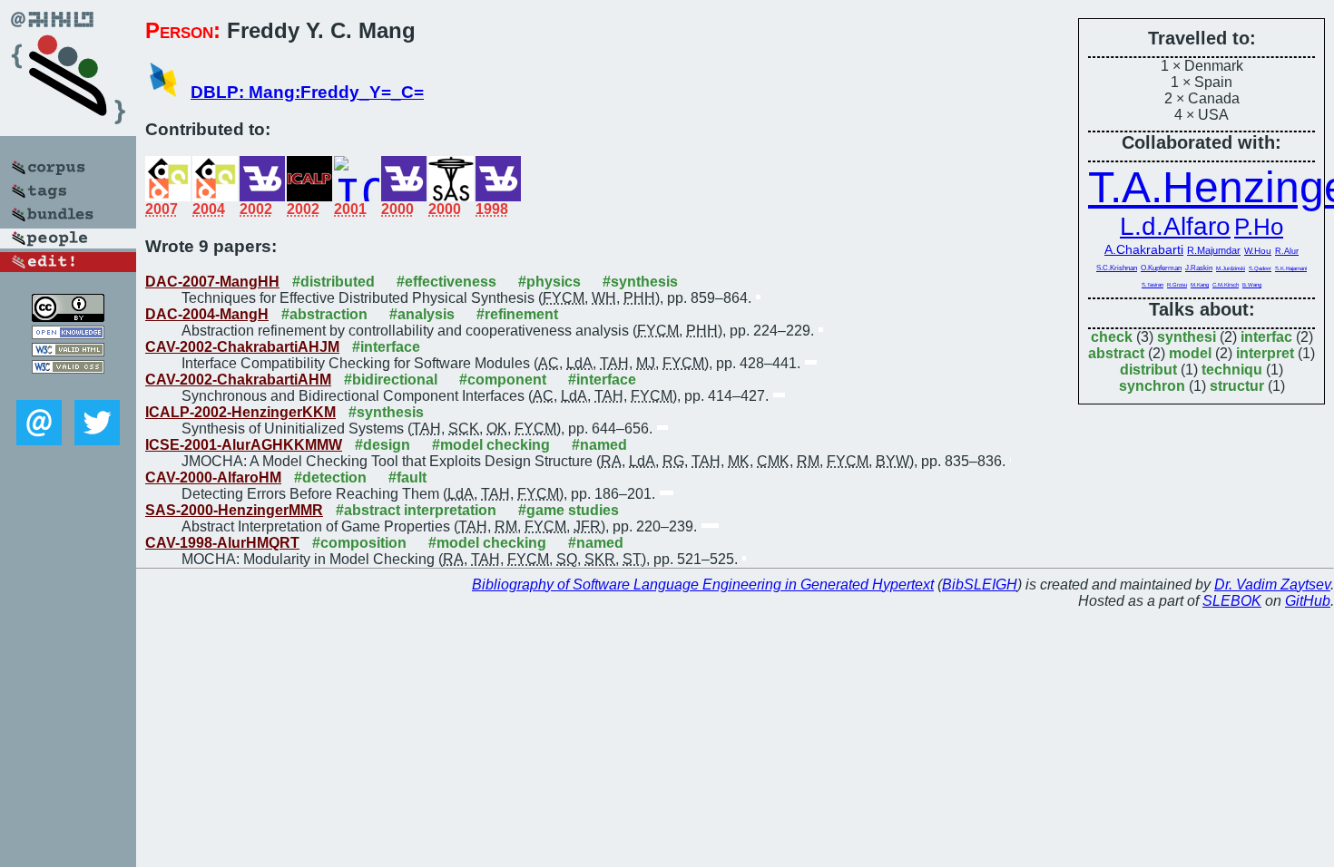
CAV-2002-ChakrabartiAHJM (242, 347)
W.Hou (1257, 251)
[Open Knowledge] (68, 334)
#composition (359, 542)
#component (502, 379)
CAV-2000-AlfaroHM (213, 477)
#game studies (568, 510)
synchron (1152, 386)
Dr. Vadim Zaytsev (1272, 584)
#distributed (333, 281)
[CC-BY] (68, 317)
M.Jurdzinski (1230, 268)
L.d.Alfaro (1175, 226)
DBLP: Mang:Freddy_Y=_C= (307, 92)
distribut (1148, 369)
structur (1237, 386)
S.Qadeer (1260, 268)
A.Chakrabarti (1143, 249)
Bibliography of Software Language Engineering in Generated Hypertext (703, 584)
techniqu (1232, 369)
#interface (386, 347)
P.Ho (1258, 226)
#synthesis (640, 281)
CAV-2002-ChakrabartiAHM (238, 379)
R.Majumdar (1214, 250)
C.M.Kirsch (1225, 284)
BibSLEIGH (979, 584)
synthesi (1186, 337)
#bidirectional (390, 379)
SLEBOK (1231, 601)
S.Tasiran (1152, 284)
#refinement (517, 314)
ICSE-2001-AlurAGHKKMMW (243, 445)
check (1112, 337)
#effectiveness (446, 281)
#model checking (491, 445)
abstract (1116, 353)
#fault (407, 477)
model (1190, 353)
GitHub (1307, 601)
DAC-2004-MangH (207, 314)
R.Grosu (1177, 284)
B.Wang (1251, 284)
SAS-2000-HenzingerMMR (234, 510)
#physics (549, 281)
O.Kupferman (1161, 268)
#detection (330, 477)
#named (599, 445)
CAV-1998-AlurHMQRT (222, 542)
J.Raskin (1198, 268)
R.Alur (1287, 251)
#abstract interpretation (416, 510)
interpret (1265, 353)
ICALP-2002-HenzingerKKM (240, 412)
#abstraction (324, 314)
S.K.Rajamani (1291, 268)
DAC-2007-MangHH (212, 281)
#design (382, 445)
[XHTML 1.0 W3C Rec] (68, 351)
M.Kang (1200, 284)
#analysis (422, 314)
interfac (1266, 337)
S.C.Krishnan (1116, 268)
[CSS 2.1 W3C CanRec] (68, 387)
